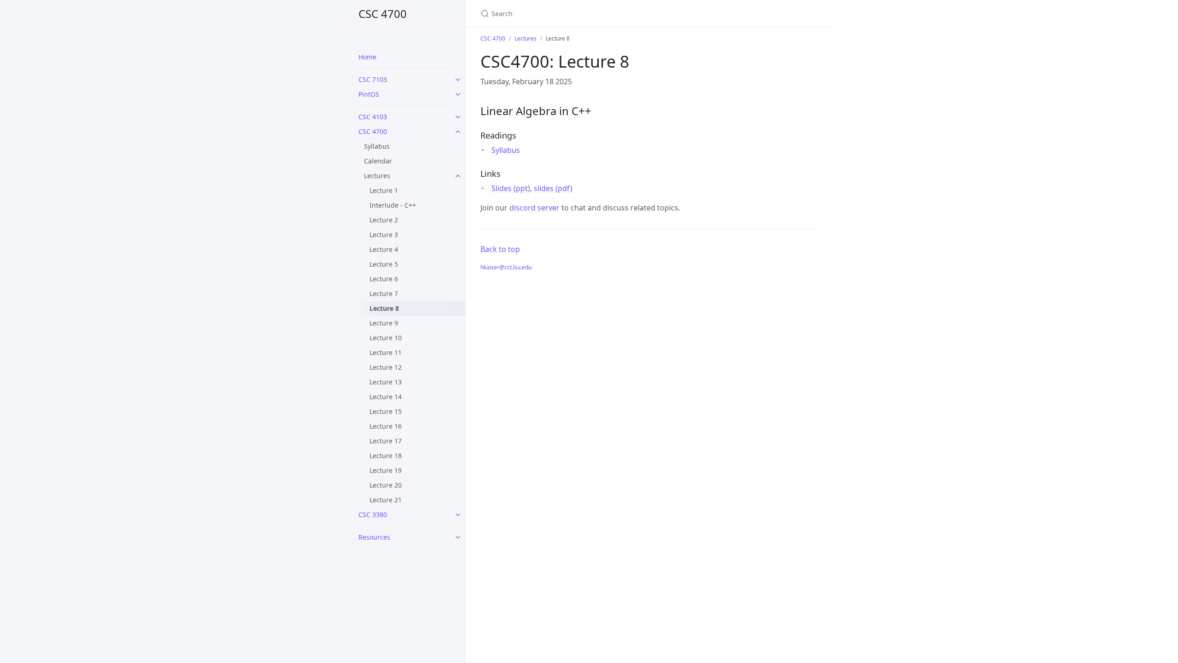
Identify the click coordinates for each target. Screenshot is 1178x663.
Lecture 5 (384, 264)
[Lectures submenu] (457, 176)
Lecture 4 (384, 249)
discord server (534, 208)
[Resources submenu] (457, 537)
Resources (374, 537)
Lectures (377, 175)
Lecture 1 (384, 190)
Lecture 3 (384, 234)
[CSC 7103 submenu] (457, 79)
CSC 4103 (372, 116)
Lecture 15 (386, 411)
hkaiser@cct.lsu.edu (505, 267)
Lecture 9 (384, 323)
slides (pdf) (553, 188)
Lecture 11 (386, 352)
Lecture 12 (386, 367)
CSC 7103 (372, 79)
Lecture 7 (384, 293)
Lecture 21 (386, 499)
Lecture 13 (386, 382)
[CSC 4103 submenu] (457, 117)
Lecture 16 (386, 426)
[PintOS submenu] (457, 94)
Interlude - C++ (393, 205)
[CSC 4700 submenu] (457, 131)
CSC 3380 (372, 514)
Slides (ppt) (510, 188)
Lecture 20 (386, 485)
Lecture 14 (386, 396)
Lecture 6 (384, 278)
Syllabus (377, 146)
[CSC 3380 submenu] (457, 514)
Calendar (378, 161)
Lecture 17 (386, 440)
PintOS (368, 94)
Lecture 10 (386, 337)
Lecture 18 (386, 455)
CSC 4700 (382, 13)
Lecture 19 (386, 470)
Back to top (500, 249)
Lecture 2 (384, 219)
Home (367, 56)
